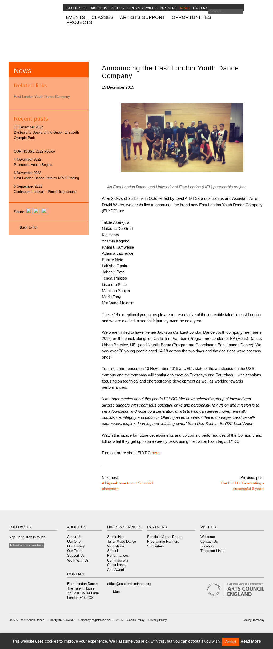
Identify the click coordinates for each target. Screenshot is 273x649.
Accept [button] (230, 642)
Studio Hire (115, 537)
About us (99, 8)
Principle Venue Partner (165, 537)
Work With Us (78, 560)
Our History (76, 546)
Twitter (17, 555)
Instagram (31, 555)
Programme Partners (163, 541)
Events (75, 17)
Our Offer (74, 541)
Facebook (11, 555)
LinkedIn (38, 555)
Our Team (74, 551)
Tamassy (258, 620)
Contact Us (209, 541)
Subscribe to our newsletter (26, 545)
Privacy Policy (157, 620)
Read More (250, 641)
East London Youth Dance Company (42, 97)
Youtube (24, 555)
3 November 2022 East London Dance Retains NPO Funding (46, 175)
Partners (168, 8)
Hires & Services (141, 8)
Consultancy (116, 565)
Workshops (116, 546)
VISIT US (208, 527)
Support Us (77, 8)
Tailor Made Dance (121, 541)
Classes (102, 17)
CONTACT (76, 574)
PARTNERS (157, 527)
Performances (118, 556)
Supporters (155, 546)
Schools (113, 551)
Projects (79, 22)
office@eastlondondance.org (129, 584)
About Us (74, 537)
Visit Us (117, 8)
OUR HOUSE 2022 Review (34, 151)
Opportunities (191, 17)
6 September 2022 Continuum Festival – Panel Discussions (45, 189)
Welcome (207, 537)
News (184, 8)
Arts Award (115, 570)
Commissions (117, 560)
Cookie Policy (135, 620)
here (155, 453)
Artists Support (142, 17)
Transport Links (212, 551)
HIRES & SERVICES (124, 527)
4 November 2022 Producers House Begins (33, 162)
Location (207, 546)
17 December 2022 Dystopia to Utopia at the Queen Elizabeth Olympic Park (46, 132)
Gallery (200, 8)
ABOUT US (76, 527)
